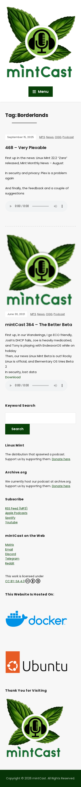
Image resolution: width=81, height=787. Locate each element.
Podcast (68, 137)
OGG (58, 137)
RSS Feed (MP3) (16, 508)
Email (9, 549)
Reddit (9, 563)
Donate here (61, 459)
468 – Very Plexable (26, 147)
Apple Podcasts (16, 513)
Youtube (11, 522)
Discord (10, 554)
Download (13, 377)
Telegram (12, 559)
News (50, 137)
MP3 (42, 137)
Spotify (10, 518)
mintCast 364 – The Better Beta (38, 324)
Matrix (9, 545)
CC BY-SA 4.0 (15, 581)
